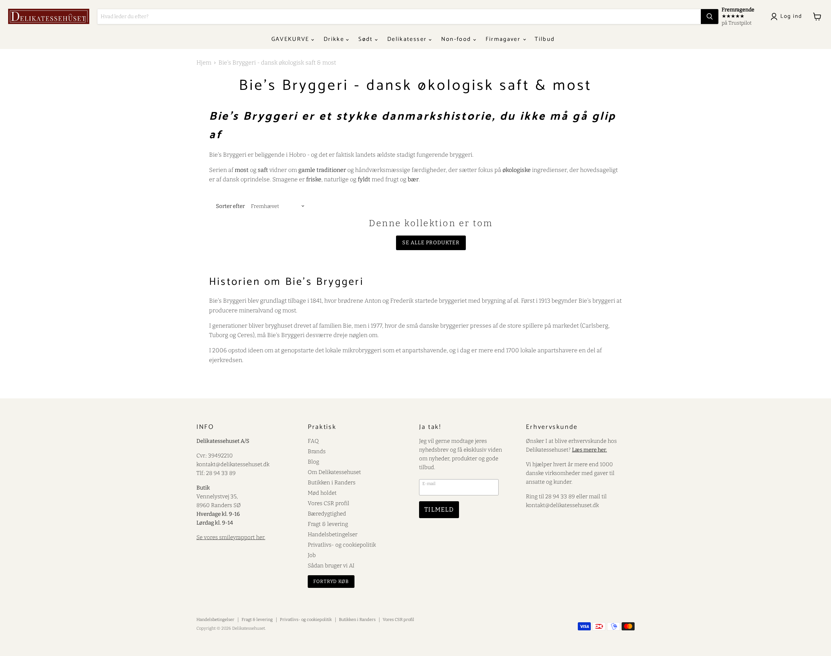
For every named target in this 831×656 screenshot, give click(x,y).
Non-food (457, 39)
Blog (313, 461)
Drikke (335, 39)
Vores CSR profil (328, 503)
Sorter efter (230, 206)
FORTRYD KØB (331, 581)
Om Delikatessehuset (334, 472)
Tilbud (545, 39)
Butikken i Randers (331, 482)
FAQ (313, 441)
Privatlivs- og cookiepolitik (342, 544)
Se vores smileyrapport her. (230, 537)
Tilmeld (439, 509)
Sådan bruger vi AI (331, 565)
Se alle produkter (431, 242)
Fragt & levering (328, 524)
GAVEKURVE (291, 39)
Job (312, 555)
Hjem (203, 62)
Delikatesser (407, 39)
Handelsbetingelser (332, 534)
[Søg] (709, 16)
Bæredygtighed (327, 513)
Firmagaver (504, 39)
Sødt (366, 39)
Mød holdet (322, 493)
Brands (317, 451)
